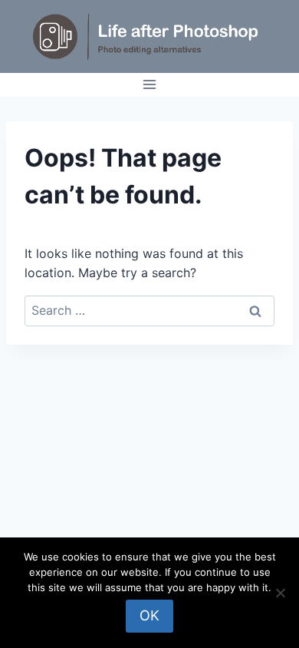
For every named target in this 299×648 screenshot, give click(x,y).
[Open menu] (150, 85)
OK (149, 615)
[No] (280, 592)
